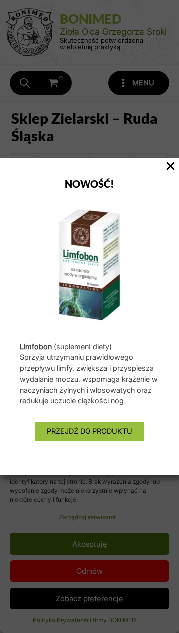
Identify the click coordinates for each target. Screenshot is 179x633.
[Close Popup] (170, 167)
